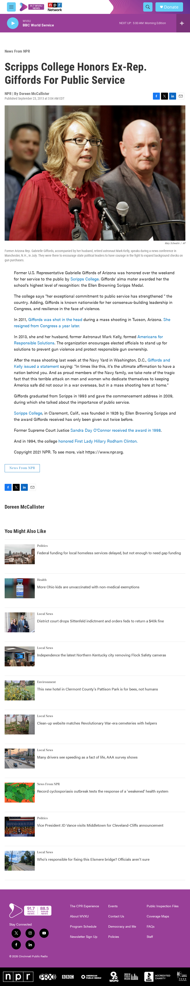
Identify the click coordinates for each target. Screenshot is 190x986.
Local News (45, 614)
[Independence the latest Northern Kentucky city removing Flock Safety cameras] (20, 656)
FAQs (151, 926)
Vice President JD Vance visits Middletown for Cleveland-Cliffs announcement (100, 825)
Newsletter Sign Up (83, 937)
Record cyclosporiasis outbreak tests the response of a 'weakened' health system (102, 791)
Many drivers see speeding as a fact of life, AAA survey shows (87, 757)
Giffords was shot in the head (55, 319)
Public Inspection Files (163, 906)
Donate (171, 7)
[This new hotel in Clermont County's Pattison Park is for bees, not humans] (20, 690)
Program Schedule (83, 926)
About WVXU (79, 916)
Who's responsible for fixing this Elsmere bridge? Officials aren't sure (93, 859)
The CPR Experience (84, 906)
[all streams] (183, 23)
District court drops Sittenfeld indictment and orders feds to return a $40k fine (100, 621)
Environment (46, 682)
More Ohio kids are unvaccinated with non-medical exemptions (88, 586)
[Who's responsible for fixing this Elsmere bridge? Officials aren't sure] (20, 861)
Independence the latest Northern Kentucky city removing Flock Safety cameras (101, 655)
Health (42, 580)
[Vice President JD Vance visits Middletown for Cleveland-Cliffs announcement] (20, 827)
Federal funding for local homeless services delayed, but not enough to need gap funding (109, 552)
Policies (113, 937)
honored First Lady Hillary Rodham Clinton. (98, 441)
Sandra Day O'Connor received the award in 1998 (115, 430)
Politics (42, 546)
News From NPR (17, 51)
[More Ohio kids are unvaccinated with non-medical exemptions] (20, 588)
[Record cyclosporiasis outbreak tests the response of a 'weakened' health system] (20, 793)
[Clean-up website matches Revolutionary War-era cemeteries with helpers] (20, 724)
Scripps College (84, 279)
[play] (12, 23)
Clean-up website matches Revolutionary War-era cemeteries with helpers (97, 723)
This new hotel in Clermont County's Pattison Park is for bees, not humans (97, 689)
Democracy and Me (122, 926)
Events (113, 906)
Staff (150, 937)
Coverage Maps (158, 916)
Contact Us (116, 916)
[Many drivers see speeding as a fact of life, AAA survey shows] (20, 759)
